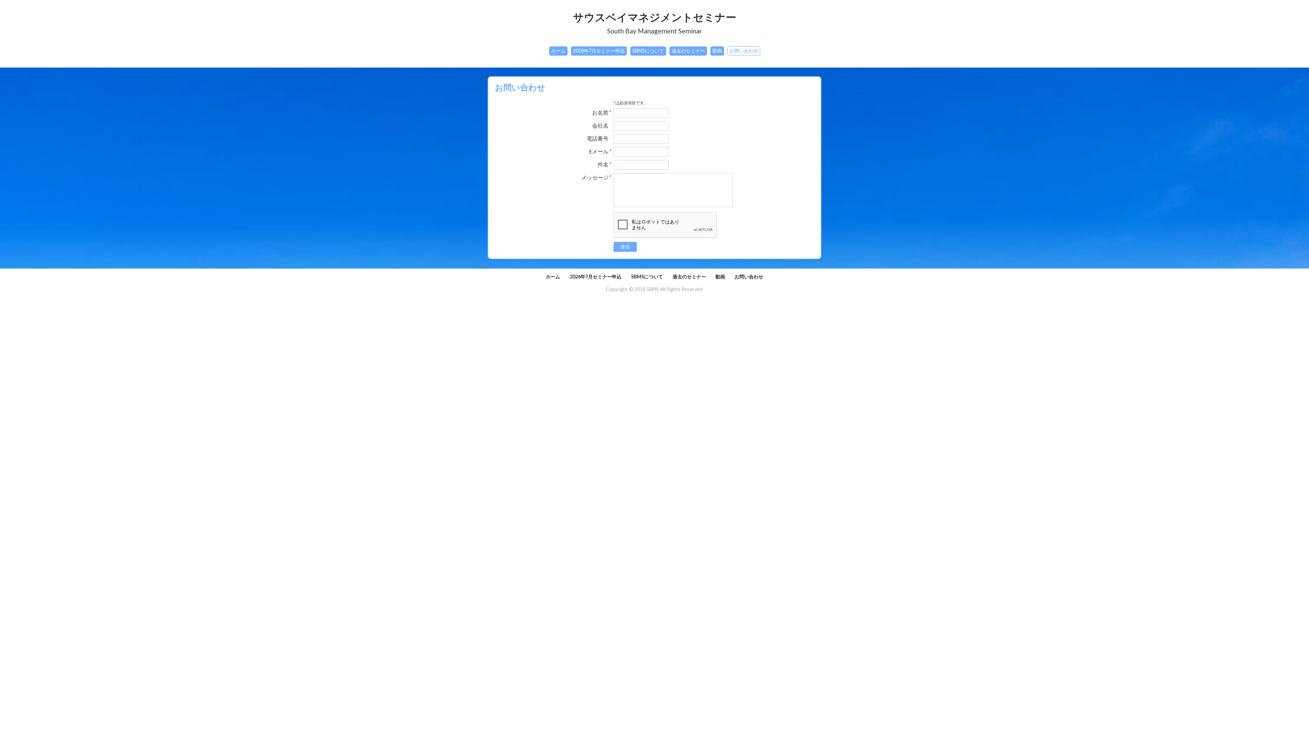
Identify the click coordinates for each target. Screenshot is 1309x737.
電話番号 (597, 138)
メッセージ (594, 177)
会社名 (600, 125)
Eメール (598, 151)
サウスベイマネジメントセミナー (654, 17)
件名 (603, 164)
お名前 (600, 113)
